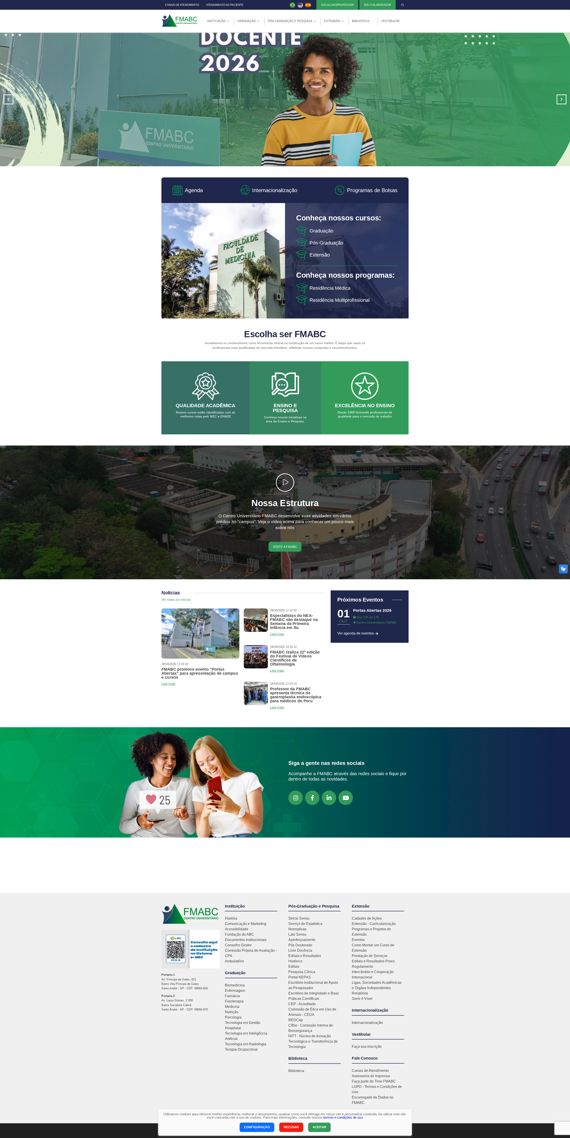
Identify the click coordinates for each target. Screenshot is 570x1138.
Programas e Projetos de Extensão (371, 931)
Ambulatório (234, 961)
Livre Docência (300, 950)
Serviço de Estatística (305, 924)
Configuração (257, 1127)
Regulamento (362, 966)
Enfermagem (235, 990)
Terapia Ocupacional (241, 1049)
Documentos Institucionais (246, 940)
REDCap (295, 1020)
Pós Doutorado (300, 945)
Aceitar (319, 1127)
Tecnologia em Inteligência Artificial (246, 1036)
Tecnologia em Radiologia (245, 1044)
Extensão (319, 255)
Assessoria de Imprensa (371, 1076)
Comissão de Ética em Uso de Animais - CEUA (312, 1012)
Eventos (358, 940)
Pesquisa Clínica (301, 972)
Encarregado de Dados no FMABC (372, 1100)
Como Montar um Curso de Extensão (373, 947)
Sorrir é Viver (362, 998)
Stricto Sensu (298, 918)
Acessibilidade (236, 929)
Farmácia (232, 996)
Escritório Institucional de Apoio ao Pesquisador (313, 985)
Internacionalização (367, 1023)
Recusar (291, 1127)
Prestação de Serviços (369, 956)
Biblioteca (296, 1071)
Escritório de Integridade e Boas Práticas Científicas (313, 995)
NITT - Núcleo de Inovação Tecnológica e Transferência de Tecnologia (313, 1041)
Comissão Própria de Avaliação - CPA (251, 953)
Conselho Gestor (238, 945)
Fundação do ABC (239, 934)
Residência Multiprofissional (339, 300)
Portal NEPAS (299, 977)
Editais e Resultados (304, 956)
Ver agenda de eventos (356, 633)
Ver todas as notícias (176, 599)
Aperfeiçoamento (301, 940)
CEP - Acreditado (302, 1004)
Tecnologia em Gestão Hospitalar (242, 1025)
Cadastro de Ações (367, 918)
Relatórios (360, 993)
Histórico (295, 961)
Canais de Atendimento (370, 1070)
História (231, 918)
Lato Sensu (297, 934)
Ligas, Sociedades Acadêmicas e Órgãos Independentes (376, 985)
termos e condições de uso (343, 1117)
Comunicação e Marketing (245, 924)
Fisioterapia (234, 1001)
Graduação (321, 231)
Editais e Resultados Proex (373, 961)
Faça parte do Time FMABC (374, 1081)
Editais (293, 966)
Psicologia (233, 1017)
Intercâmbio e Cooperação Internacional (373, 974)
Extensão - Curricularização (374, 924)
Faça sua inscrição (367, 1046)
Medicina (232, 1007)
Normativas (297, 929)
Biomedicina (235, 985)
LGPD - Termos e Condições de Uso (377, 1089)
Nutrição (231, 1012)
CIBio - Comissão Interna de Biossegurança (310, 1028)
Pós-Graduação (326, 243)
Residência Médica (329, 288)
